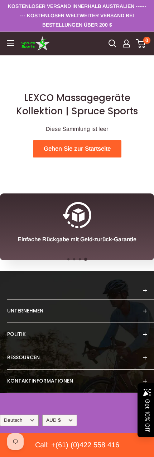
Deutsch (13, 420)
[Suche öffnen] (112, 43)
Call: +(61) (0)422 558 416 (77, 445)
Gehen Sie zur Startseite (77, 148)
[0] (140, 43)
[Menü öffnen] (10, 43)
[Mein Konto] (126, 43)
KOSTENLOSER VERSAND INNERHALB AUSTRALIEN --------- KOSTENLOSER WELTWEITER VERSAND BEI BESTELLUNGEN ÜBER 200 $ (77, 15)
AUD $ (53, 420)
